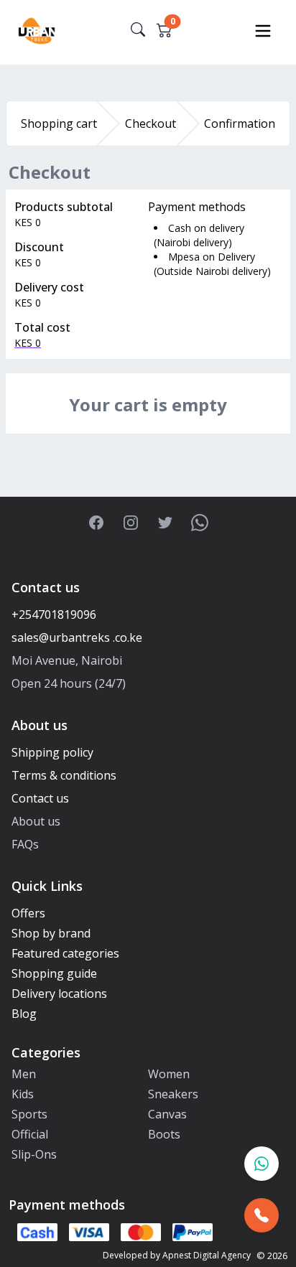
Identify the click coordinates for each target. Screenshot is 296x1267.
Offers (28, 913)
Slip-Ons (34, 1154)
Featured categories (65, 953)
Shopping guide (54, 973)
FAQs (25, 844)
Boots (164, 1134)
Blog (24, 1013)
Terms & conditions (63, 775)
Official (29, 1134)
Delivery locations (59, 993)
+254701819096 (53, 614)
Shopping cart (59, 123)
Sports (29, 1114)
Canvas (167, 1114)
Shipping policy (52, 752)
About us (35, 821)
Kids (22, 1094)
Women (169, 1074)
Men (23, 1074)
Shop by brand (51, 933)
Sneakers (173, 1094)
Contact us (40, 798)
